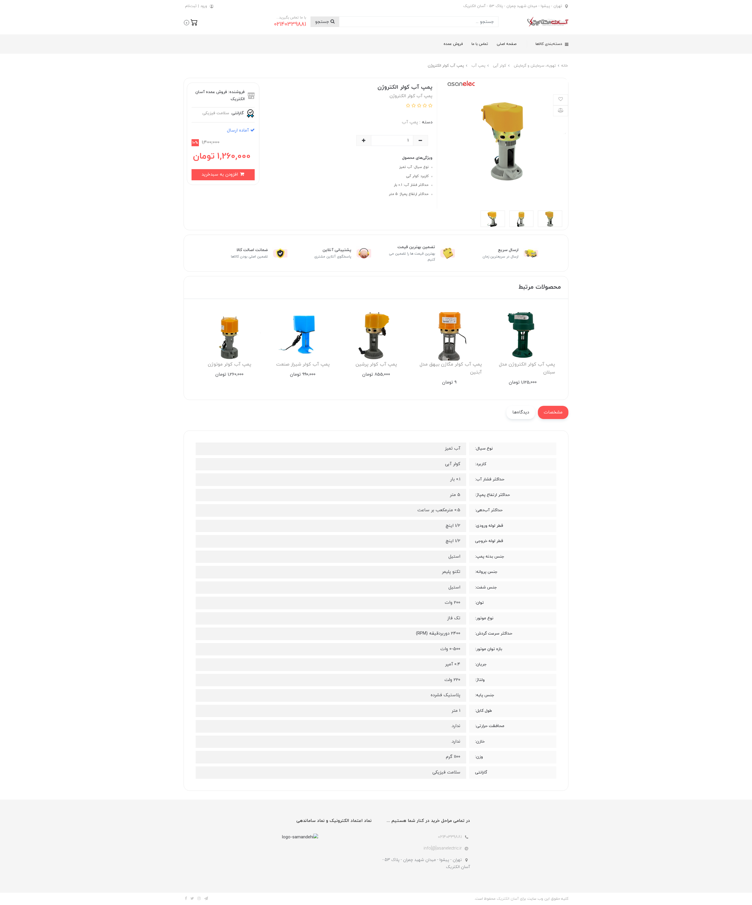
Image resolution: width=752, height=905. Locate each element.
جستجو (322, 22)
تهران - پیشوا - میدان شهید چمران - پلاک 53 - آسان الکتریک (512, 6)
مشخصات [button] (553, 412)
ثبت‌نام (191, 6)
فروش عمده (453, 44)
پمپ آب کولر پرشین (376, 364)
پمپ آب (410, 122)
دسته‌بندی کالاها (549, 44)
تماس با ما (479, 44)
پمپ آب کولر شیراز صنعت (303, 364)
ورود (203, 6)
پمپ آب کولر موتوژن (229, 364)
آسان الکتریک (508, 898)
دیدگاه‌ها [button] (520, 412)
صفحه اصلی (506, 44)
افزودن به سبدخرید (220, 174)
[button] (191, 22)
